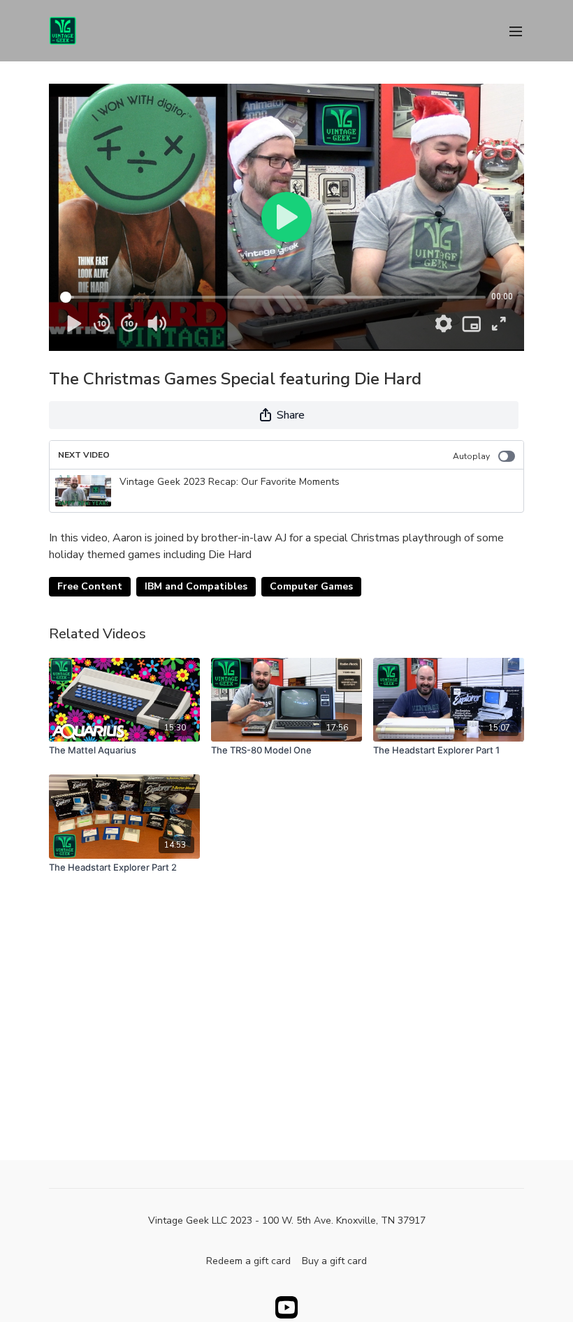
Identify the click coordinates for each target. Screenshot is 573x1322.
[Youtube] (286, 1307)
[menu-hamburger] (515, 30)
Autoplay (471, 456)
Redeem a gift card (248, 1261)
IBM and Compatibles (196, 586)
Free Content (89, 586)
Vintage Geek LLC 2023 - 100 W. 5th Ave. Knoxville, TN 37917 (287, 1221)
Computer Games (311, 586)
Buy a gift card (334, 1261)
